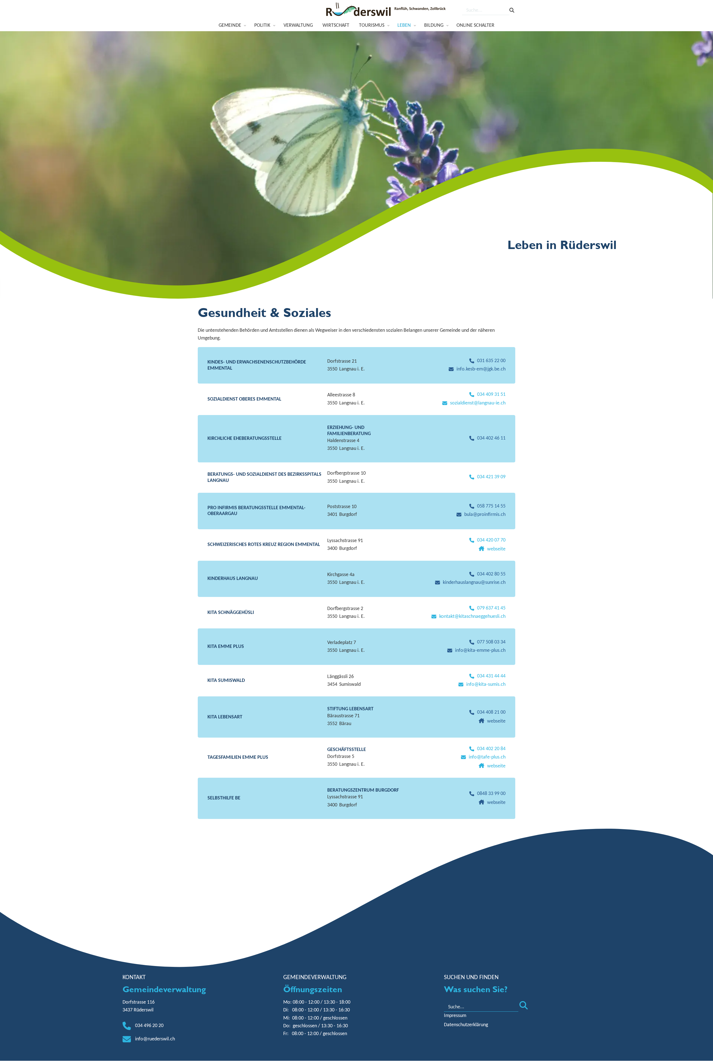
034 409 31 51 (491, 394)
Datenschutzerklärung (466, 1025)
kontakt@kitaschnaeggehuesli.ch (472, 616)
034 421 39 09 (491, 477)
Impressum (455, 1015)
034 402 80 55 (491, 574)
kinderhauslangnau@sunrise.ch (474, 582)
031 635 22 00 (491, 360)
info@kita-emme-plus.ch (480, 650)
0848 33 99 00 (491, 793)
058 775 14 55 (491, 506)
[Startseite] (386, 11)
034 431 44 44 (491, 676)
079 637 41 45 (491, 608)
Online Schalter (475, 25)
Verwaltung (298, 25)
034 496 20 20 (149, 1025)
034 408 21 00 (491, 712)
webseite (496, 549)
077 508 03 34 (491, 642)
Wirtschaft (336, 25)
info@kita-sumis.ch (486, 684)
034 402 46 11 (491, 438)
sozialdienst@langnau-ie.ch (478, 403)
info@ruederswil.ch (155, 1039)
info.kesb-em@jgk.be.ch (481, 369)
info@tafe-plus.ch (487, 757)
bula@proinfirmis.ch (485, 514)
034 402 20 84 (491, 749)
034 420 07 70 (491, 540)
